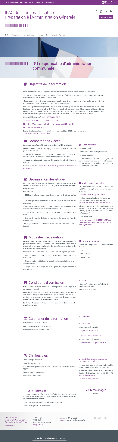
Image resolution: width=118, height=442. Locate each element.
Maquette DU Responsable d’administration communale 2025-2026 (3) (48, 124)
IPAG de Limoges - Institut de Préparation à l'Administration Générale (40, 15)
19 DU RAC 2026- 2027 (31, 120)
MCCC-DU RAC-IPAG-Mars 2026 (34, 127)
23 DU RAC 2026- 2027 (50, 120)
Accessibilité (12, 2)
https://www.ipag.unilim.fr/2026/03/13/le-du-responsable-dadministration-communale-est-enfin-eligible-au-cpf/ (95, 222)
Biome (24, 2)
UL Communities (37, 2)
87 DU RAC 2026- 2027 (51, 117)
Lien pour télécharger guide (88, 379)
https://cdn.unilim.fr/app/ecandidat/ (37, 133)
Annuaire (50, 2)
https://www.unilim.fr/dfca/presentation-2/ (94, 203)
